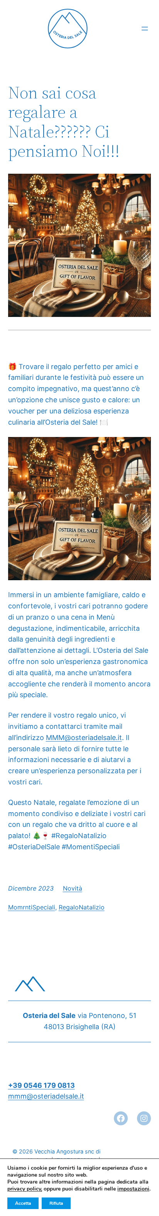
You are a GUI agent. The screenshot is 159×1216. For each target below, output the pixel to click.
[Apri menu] (144, 28)
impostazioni (133, 1189)
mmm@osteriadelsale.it (46, 1096)
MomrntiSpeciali (31, 907)
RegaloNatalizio (82, 907)
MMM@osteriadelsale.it (84, 737)
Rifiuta (56, 1203)
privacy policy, (24, 1188)
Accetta (23, 1203)
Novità (72, 888)
